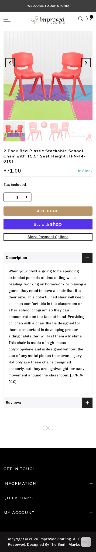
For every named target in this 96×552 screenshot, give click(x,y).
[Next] (86, 62)
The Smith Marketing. (69, 544)
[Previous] (10, 62)
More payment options (48, 237)
